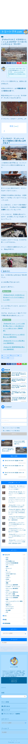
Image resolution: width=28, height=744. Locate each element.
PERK (15, 579)
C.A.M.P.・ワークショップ (15, 586)
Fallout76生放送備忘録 (15, 563)
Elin (14, 615)
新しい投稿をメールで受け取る (11, 430)
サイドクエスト (15, 606)
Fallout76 (14, 554)
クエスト (15, 603)
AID (15, 612)
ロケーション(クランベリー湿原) (15, 601)
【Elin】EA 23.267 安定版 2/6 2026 (13, 460)
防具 (15, 559)
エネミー (15, 577)
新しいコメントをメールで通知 (11, 427)
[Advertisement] (14, 15)
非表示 (16, 126)
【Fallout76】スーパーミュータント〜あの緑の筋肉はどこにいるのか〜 (17, 536)
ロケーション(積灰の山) (15, 592)
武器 (15, 599)
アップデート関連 (15, 594)
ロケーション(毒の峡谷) (15, 588)
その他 (15, 575)
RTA (15, 557)
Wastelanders (13, 355)
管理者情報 (14, 623)
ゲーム (20, 355)
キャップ (15, 581)
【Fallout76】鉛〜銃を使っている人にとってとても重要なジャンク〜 (17, 493)
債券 (15, 566)
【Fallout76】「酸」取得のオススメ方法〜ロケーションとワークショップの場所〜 (17, 487)
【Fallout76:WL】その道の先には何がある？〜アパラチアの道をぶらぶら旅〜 (13, 297)
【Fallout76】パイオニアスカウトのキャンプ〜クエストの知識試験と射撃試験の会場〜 (17, 542)
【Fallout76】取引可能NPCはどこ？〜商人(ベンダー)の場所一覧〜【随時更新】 (17, 518)
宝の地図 (15, 610)
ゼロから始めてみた (15, 573)
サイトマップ (6, 710)
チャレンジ (15, 568)
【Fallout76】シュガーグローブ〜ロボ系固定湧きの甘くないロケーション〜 (17, 524)
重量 (15, 583)
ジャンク (15, 572)
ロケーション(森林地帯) (15, 584)
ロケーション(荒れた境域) (15, 595)
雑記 (14, 619)
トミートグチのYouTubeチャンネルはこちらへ (16, 73)
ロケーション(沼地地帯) (15, 597)
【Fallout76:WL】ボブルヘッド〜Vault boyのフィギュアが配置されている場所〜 (17, 530)
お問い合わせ (6, 706)
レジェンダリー (15, 608)
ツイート (3, 687)
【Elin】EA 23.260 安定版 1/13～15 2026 (13, 466)
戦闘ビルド (15, 604)
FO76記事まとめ (15, 561)
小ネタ (15, 590)
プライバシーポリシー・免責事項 (11, 713)
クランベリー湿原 (6, 355)
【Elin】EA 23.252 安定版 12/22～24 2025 (14, 473)
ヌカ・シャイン (15, 564)
